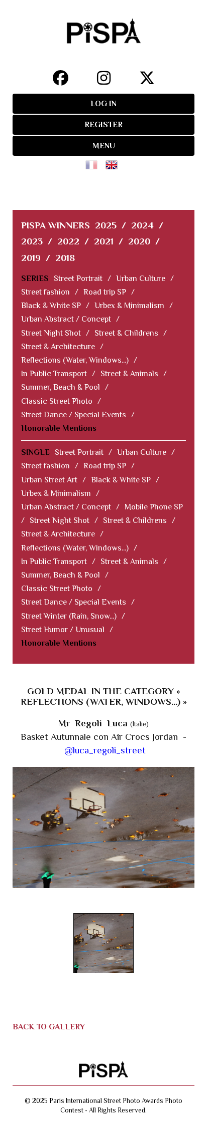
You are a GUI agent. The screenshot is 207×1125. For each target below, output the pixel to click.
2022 (68, 241)
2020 (139, 241)
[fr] (93, 161)
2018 (65, 257)
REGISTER (103, 124)
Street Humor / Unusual (63, 629)
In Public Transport (54, 373)
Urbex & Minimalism (129, 305)
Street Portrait (78, 278)
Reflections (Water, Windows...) (75, 360)
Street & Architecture (58, 346)
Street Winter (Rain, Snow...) (69, 616)
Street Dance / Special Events (73, 414)
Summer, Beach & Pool (60, 387)
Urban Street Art (49, 479)
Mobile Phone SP (154, 506)
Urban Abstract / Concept (66, 319)
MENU (103, 145)
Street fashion (45, 292)
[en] (114, 161)
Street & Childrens (126, 333)
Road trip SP (104, 292)
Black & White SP (51, 305)
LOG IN (103, 103)
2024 (142, 225)
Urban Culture (140, 278)
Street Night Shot (51, 333)
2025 (106, 225)
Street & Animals (129, 373)
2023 (32, 241)
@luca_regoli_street (105, 750)
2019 (31, 257)
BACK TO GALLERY (49, 1026)
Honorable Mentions (58, 428)
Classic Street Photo (56, 401)
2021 (104, 241)
